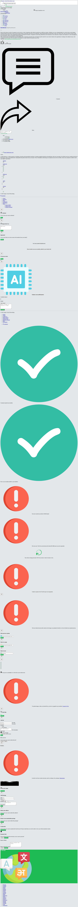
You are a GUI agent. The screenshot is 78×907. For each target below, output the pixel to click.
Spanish (4, 902)
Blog (4, 200)
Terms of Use (8, 206)
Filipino (4, 890)
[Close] (1, 210)
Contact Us (5, 201)
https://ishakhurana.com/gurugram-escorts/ (13, 39)
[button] (40, 3)
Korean (4, 898)
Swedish (4, 903)
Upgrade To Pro (65, 706)
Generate (2, 309)
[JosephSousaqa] (3, 167)
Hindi (4, 894)
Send (2, 230)
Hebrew (4, 893)
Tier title (13, 722)
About (4, 198)
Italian (4, 896)
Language (3, 195)
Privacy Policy (8, 205)
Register (7, 11)
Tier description (15, 729)
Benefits (2, 725)
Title (1, 797)
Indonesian (5, 895)
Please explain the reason (5, 846)
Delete (2, 239)
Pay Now (2, 790)
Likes (4, 180)
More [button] (4, 203)
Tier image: (2, 731)
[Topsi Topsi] (3, 177)
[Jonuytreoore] (3, 169)
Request (6, 847)
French (4, 891)
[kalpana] (3, 168)
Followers (5, 174)
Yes (1, 217)
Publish (2, 715)
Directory (5, 199)
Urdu (4, 904)
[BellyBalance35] (3, 176)
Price (1, 799)
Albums (4, 160)
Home (4, 314)
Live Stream (4, 727)
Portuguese (5, 900)
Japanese (4, 897)
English (4, 889)
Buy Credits (3, 303)
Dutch (4, 888)
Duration (2, 801)
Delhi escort (11, 139)
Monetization (62, 778)
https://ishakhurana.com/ (8, 152)
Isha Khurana (3, 11)
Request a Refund (8, 207)
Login (6, 10)
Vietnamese (5, 905)
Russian (4, 901)
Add (1, 735)
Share (2, 637)
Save (2, 258)
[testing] (3, 171)
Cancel (2, 741)
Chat (3, 726)
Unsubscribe (3, 830)
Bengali (4, 884)
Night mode (7, 13)
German (4, 892)
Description (2, 804)
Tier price (14, 723)
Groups (4, 186)
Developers (5, 202)
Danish (4, 886)
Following (5, 163)
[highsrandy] (3, 166)
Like (5, 43)
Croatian (4, 885)
